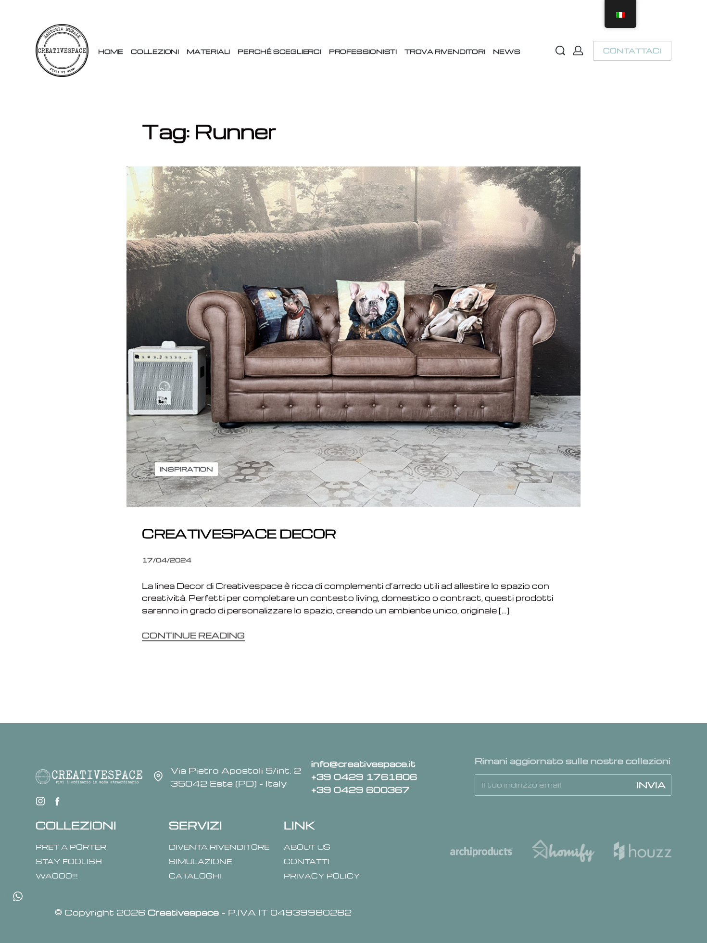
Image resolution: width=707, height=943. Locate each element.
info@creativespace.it (363, 763)
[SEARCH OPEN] (560, 50)
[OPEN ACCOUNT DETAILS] (578, 50)
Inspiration (186, 469)
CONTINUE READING (193, 636)
